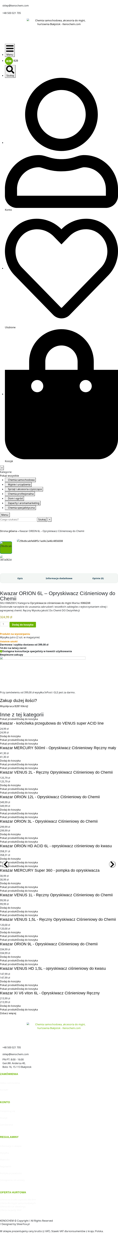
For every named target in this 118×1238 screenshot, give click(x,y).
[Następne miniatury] (6, 569)
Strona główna (8, 531)
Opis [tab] (20, 578)
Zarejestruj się (7, 1111)
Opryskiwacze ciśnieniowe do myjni (50, 603)
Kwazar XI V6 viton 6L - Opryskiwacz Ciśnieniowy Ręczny (50, 993)
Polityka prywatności (11, 1173)
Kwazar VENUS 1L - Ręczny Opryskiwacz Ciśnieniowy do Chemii (56, 895)
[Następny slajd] (112, 864)
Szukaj (42, 519)
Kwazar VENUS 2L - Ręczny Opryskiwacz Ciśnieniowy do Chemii (56, 772)
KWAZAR (85, 603)
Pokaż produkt (8, 719)
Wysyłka (4, 1152)
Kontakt (4, 1089)
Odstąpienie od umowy (12, 1180)
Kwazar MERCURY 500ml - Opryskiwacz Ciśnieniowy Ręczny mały (58, 748)
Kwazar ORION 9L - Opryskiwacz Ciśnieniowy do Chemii (49, 944)
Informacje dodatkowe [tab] (59, 578)
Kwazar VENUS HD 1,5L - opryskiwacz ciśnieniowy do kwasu (53, 968)
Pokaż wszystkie (9, 475)
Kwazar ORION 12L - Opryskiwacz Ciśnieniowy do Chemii (50, 797)
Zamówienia (6, 1124)
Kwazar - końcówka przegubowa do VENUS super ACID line (52, 723)
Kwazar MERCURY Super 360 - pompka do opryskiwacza (50, 870)
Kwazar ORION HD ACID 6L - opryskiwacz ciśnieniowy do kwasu (56, 846)
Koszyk (3, 1117)
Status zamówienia (10, 1082)
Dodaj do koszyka (22, 624)
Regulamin (5, 1166)
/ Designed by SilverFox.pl (15, 1224)
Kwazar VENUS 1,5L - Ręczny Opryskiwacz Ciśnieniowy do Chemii (58, 919)
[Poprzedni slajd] (5, 864)
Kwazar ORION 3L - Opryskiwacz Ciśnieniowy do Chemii (49, 821)
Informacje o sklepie (11, 1146)
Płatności (5, 1159)
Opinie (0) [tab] (98, 578)
